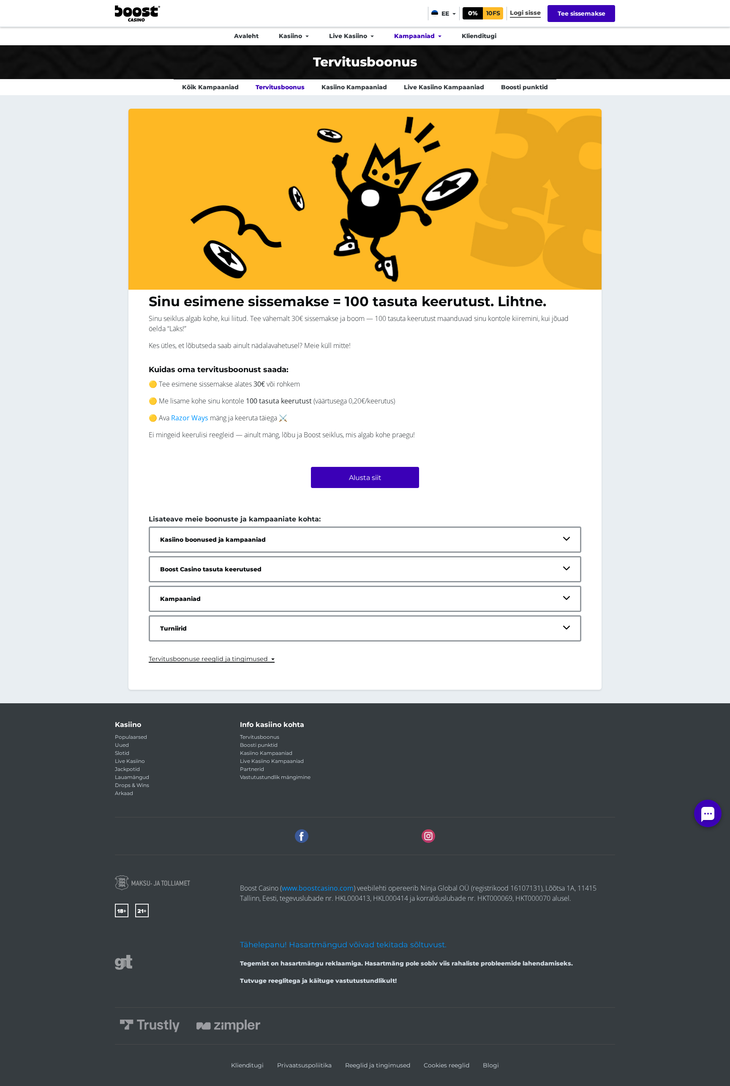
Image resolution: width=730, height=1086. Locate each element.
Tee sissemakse (581, 13)
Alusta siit (365, 478)
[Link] (152, 882)
